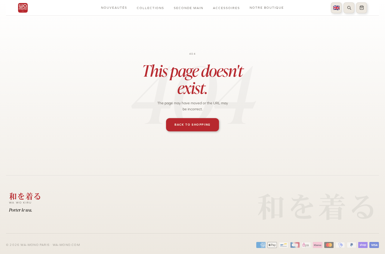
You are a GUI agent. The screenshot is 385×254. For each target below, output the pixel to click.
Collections (150, 8)
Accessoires (226, 8)
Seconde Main (188, 8)
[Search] (348, 7)
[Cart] (361, 7)
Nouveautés (114, 7)
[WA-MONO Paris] (23, 8)
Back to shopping (192, 124)
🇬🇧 (336, 8)
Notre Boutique (267, 7)
